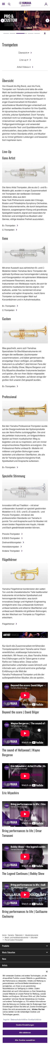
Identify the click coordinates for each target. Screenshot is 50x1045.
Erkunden (34, 937)
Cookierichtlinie (34, 1019)
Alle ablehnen (25, 1032)
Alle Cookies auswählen (25, 1040)
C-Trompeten (8, 229)
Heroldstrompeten (10, 546)
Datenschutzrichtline (19, 1019)
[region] (25, 1006)
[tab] (6, 33)
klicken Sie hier (38, 1009)
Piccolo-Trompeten (11, 533)
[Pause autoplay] (45, 33)
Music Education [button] (8, 952)
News (4, 958)
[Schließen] (47, 972)
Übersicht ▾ (23, 52)
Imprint (6, 1019)
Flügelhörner (8, 623)
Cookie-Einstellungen (25, 1025)
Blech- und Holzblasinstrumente (16, 937)
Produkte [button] (5, 945)
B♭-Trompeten (8, 225)
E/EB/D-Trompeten (11, 538)
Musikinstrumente (31, 935)
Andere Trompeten (11, 550)
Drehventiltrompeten (11, 542)
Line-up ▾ (23, 59)
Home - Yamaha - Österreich (12, 935)
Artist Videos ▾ (24, 66)
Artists (4, 965)
